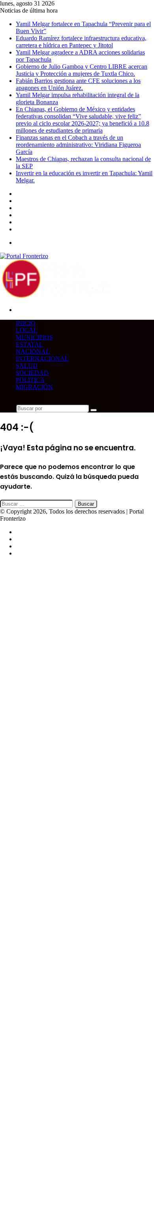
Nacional (33, 351)
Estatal (29, 344)
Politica (30, 380)
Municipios (34, 337)
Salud (27, 365)
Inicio (26, 323)
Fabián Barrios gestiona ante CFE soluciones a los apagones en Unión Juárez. (78, 84)
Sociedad (32, 372)
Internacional (42, 358)
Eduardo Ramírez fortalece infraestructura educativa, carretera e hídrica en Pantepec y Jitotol (81, 42)
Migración (34, 387)
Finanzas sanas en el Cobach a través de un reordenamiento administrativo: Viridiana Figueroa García (78, 144)
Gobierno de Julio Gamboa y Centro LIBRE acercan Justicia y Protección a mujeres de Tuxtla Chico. (81, 70)
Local (27, 330)
